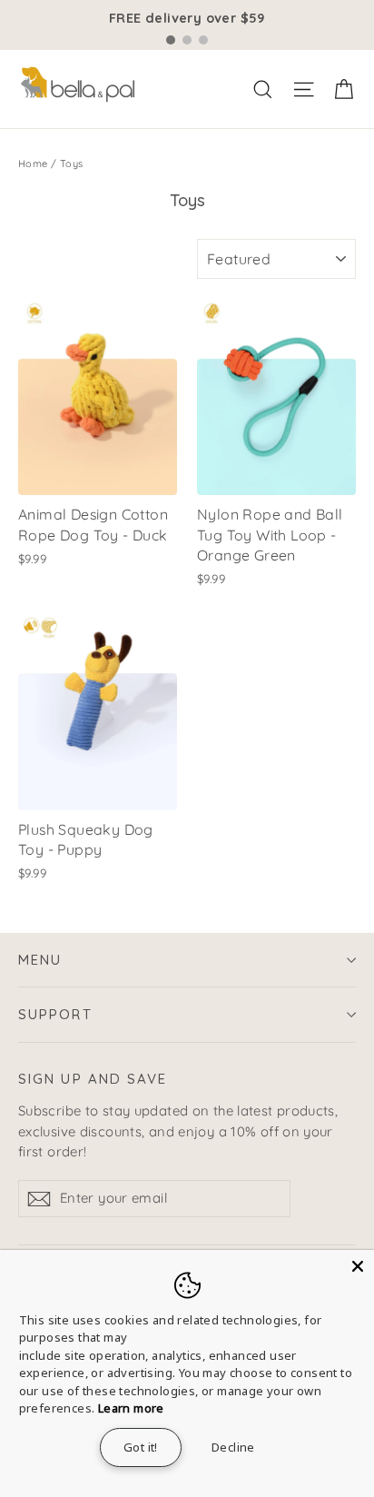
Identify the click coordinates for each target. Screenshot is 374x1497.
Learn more (131, 1408)
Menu (40, 959)
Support (55, 1014)
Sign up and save (93, 1078)
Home (33, 163)
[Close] (358, 1266)
